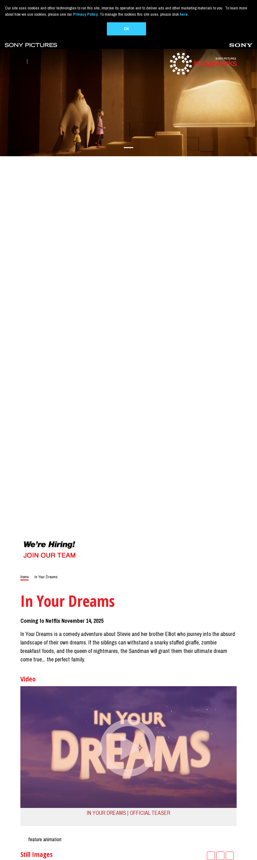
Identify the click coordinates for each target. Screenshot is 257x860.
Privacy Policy (85, 14)
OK (126, 28)
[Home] (202, 63)
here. (184, 14)
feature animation (44, 839)
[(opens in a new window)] (31, 44)
